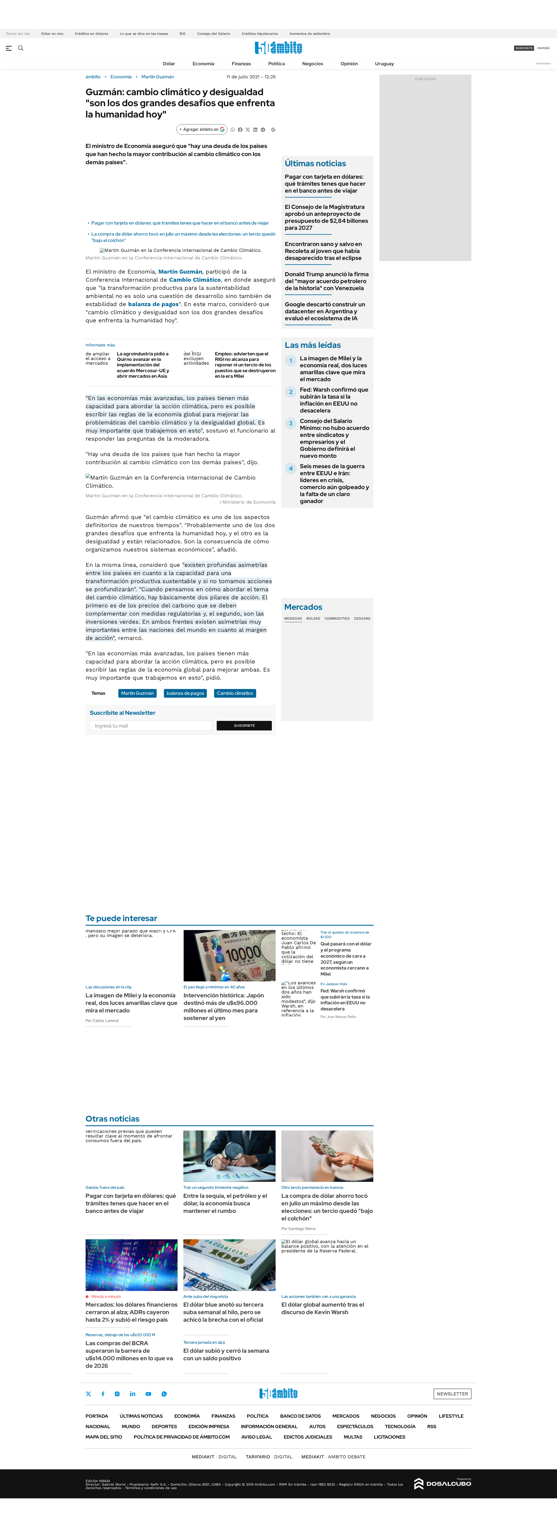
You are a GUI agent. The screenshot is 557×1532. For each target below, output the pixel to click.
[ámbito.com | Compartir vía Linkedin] (255, 129)
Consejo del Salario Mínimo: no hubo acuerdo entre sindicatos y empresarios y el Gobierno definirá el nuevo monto (334, 438)
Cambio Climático (195, 279)
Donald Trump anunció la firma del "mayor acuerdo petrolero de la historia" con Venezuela (327, 281)
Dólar (169, 64)
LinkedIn (132, 1394)
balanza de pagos (153, 304)
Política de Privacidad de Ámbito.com (182, 1437)
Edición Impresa (209, 1427)
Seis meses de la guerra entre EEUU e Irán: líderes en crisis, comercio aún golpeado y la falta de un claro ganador (334, 483)
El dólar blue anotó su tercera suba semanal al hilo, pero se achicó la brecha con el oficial (223, 1312)
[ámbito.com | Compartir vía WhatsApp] (232, 129)
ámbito (93, 77)
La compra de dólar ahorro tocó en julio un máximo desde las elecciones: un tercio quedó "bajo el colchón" (327, 1207)
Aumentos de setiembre (310, 34)
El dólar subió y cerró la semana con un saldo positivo (226, 1354)
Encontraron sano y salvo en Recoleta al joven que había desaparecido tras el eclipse (323, 251)
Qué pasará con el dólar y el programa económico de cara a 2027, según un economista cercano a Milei (346, 959)
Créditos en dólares (91, 34)
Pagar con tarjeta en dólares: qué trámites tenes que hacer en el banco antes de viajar (180, 223)
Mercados (345, 1416)
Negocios (312, 64)
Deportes (164, 1427)
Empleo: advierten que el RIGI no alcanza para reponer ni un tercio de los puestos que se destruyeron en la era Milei (245, 365)
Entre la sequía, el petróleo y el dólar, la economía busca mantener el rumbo (225, 1203)
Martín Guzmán (158, 77)
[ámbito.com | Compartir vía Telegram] (263, 129)
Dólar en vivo (52, 34)
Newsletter (543, 63)
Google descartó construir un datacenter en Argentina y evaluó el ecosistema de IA (325, 311)
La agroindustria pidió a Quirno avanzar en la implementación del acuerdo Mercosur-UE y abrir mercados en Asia (143, 365)
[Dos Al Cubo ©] (442, 1484)
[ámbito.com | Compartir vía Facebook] (240, 129)
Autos (317, 1427)
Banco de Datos (300, 1416)
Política (276, 64)
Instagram (117, 1394)
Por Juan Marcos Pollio (338, 1016)
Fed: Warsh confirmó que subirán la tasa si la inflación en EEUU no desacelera (334, 400)
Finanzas (241, 64)
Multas (353, 1437)
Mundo (131, 1427)
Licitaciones (389, 1437)
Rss (431, 1427)
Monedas (293, 618)
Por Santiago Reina (298, 1228)
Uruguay (384, 64)
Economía (203, 64)
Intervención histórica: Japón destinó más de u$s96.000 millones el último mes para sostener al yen (224, 1007)
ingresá (543, 48)
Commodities (337, 618)
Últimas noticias (141, 1416)
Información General (269, 1427)
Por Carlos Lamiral (102, 1020)
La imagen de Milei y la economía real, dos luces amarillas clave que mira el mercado (333, 368)
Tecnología (400, 1427)
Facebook (103, 1394)
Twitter (88, 1394)
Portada (97, 1416)
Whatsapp (164, 1394)
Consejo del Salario (213, 34)
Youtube (148, 1394)
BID (183, 34)
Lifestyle (451, 1416)
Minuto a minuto (106, 1296)
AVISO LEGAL (256, 1437)
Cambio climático (235, 693)
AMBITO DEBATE (333, 1456)
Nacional (98, 1427)
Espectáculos (355, 1427)
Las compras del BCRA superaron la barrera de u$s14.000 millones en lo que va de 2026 (129, 1354)
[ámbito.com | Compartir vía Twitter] (247, 129)
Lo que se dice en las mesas (144, 34)
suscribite (524, 48)
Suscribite (244, 726)
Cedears (362, 618)
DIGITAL (214, 1456)
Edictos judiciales (308, 1437)
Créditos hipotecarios (260, 34)
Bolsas (313, 618)
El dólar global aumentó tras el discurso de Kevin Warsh (322, 1308)
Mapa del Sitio (104, 1437)
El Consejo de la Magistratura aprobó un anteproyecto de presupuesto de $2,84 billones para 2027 (326, 217)
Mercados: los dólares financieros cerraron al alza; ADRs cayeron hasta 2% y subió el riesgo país (132, 1312)
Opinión (349, 64)
